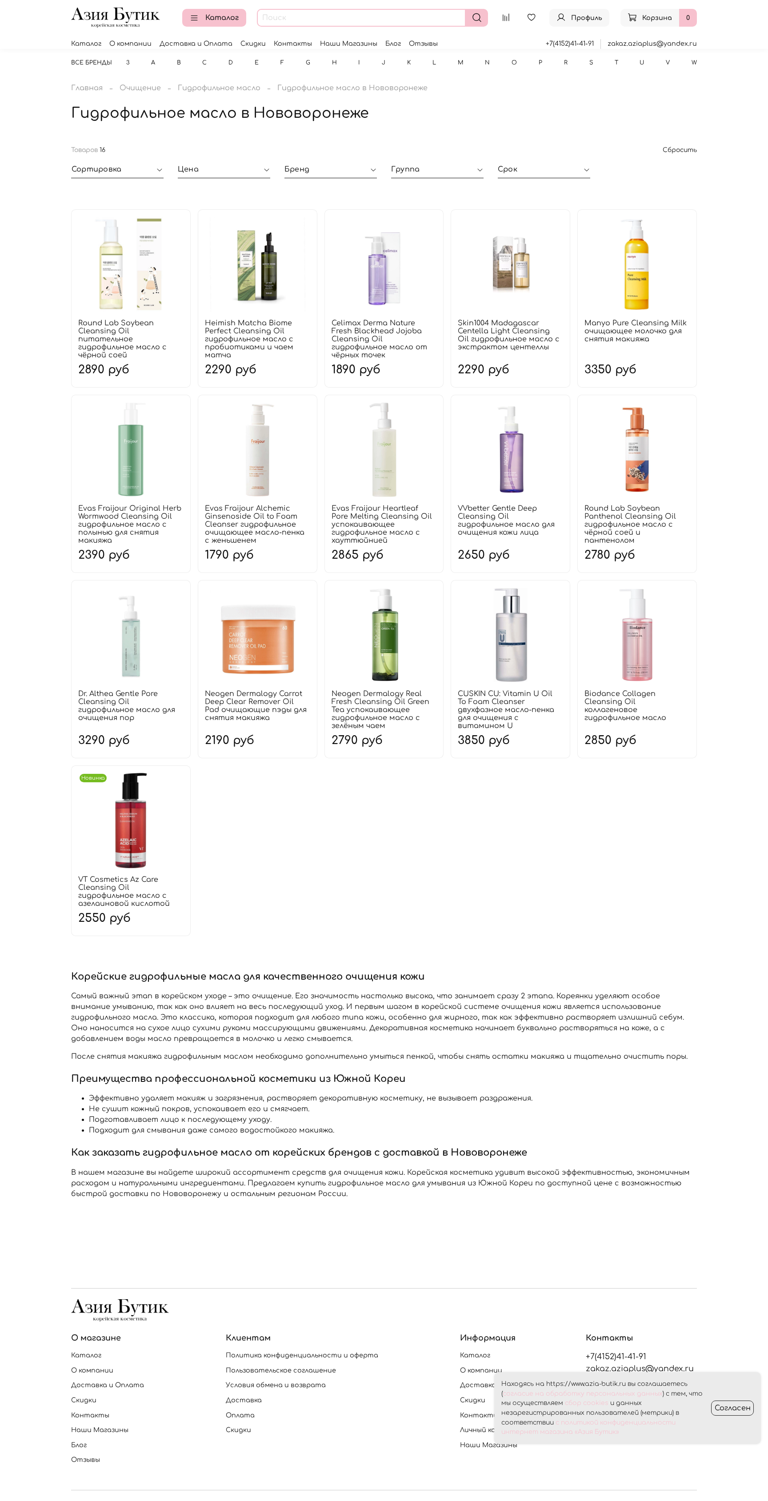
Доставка (244, 1400)
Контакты (293, 43)
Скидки (253, 43)
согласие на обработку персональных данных (583, 1393)
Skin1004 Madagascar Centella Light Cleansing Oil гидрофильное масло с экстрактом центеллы (509, 335)
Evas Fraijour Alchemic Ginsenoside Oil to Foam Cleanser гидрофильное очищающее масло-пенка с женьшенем (254, 524)
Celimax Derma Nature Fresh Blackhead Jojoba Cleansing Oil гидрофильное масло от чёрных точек (379, 339)
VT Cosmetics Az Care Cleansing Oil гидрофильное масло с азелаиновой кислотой (124, 892)
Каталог (222, 18)
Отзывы (423, 43)
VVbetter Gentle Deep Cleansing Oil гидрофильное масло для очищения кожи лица (506, 520)
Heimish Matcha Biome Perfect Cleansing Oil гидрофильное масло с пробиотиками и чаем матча (249, 339)
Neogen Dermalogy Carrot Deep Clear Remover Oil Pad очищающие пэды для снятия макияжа (256, 706)
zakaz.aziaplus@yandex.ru (652, 43)
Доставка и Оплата (196, 43)
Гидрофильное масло (219, 88)
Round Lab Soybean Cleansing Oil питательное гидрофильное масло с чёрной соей (122, 339)
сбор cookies (586, 1403)
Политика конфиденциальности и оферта (302, 1355)
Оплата (240, 1415)
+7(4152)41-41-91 (570, 43)
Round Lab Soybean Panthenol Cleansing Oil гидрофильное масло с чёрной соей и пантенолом (630, 524)
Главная (87, 88)
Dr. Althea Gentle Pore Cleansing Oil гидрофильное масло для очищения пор (126, 706)
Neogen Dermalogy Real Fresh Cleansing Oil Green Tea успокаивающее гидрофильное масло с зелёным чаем (380, 710)
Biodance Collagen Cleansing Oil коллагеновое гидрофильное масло (625, 706)
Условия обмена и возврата (276, 1385)
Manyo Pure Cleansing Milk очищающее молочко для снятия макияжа (635, 331)
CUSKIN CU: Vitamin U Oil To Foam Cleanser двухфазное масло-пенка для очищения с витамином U (506, 710)
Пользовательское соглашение (281, 1370)
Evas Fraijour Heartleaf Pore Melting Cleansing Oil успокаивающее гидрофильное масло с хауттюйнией (382, 524)
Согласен (733, 1408)
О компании (130, 43)
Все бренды (91, 63)
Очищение (140, 88)
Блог (393, 43)
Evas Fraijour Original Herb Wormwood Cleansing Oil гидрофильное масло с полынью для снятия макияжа (129, 524)
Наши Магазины (348, 43)
